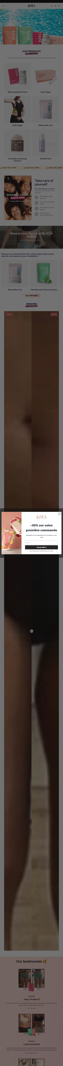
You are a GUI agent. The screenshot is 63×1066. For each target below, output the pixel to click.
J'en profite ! (41, 547)
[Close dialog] (59, 513)
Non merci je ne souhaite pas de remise (41, 551)
